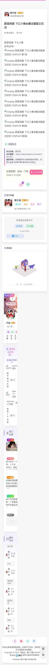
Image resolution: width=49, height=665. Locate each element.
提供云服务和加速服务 (30, 655)
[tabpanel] (10, 394)
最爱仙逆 (10, 601)
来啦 (9, 620)
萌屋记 (22, 652)
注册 (31, 226)
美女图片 (10, 32)
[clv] (9, 563)
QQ (16, 236)
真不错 (10, 546)
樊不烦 (13, 12)
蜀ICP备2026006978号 (36, 652)
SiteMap (16, 659)
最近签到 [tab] (13, 360)
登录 (20, 226)
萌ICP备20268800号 (28, 659)
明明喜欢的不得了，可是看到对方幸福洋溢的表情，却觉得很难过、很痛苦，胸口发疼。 (10, 582)
